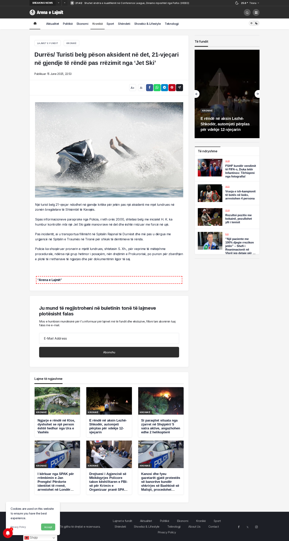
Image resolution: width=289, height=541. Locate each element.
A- (141, 88)
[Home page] (34, 23)
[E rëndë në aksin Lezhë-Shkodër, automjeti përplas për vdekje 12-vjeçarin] (109, 412)
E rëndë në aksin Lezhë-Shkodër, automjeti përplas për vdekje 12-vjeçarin (225, 124)
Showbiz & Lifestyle (147, 24)
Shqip (33, 537)
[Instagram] (256, 527)
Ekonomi (82, 24)
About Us (194, 526)
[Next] (64, 3)
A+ (132, 88)
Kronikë (97, 24)
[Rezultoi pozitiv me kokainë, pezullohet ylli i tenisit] (227, 217)
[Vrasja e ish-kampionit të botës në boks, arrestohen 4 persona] (227, 193)
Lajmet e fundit (122, 521)
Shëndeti (124, 24)
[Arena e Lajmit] (46, 12)
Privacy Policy (18, 526)
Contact (213, 526)
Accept (48, 527)
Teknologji (172, 24)
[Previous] (59, 3)
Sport (110, 24)
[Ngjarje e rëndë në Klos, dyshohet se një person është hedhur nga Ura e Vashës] (57, 412)
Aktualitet (52, 24)
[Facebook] (239, 527)
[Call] (247, 12)
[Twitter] (247, 527)
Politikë (68, 24)
